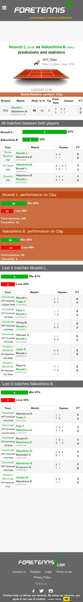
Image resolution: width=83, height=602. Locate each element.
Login (48, 571)
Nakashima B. (58, 47)
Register (35, 571)
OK (66, 599)
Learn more (54, 599)
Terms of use (64, 571)
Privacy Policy (42, 577)
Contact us (19, 571)
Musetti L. (22, 47)
